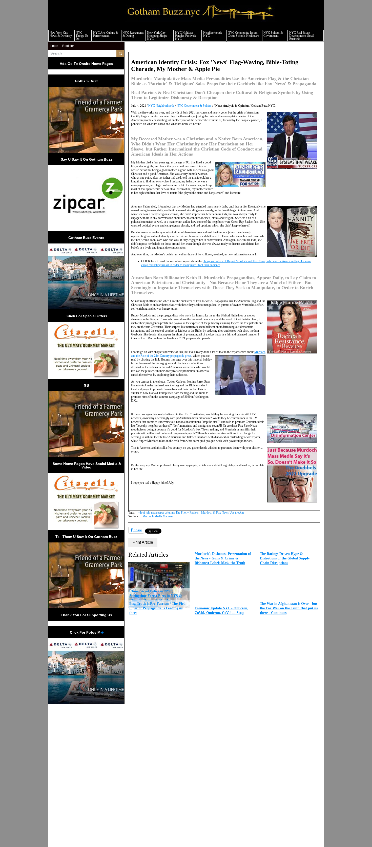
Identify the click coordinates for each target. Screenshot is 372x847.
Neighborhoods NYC (212, 34)
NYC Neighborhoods (161, 105)
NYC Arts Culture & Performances (105, 34)
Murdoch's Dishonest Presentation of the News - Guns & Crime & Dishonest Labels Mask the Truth (223, 558)
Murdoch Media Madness (158, 516)
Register (68, 46)
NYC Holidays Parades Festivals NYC (185, 36)
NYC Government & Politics (194, 105)
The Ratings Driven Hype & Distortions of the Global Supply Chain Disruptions (285, 558)
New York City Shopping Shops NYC (157, 36)
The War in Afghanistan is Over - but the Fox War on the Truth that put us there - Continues (289, 608)
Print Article (143, 542)
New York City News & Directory (61, 34)
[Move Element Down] (102, 632)
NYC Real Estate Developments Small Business (301, 36)
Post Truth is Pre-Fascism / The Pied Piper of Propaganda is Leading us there (157, 608)
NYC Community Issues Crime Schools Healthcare (243, 34)
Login (54, 46)
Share (137, 530)
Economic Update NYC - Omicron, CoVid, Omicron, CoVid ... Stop (221, 610)
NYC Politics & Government (273, 34)
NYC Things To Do (82, 36)
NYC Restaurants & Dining (133, 34)
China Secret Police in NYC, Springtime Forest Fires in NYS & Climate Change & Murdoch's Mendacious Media (155, 598)
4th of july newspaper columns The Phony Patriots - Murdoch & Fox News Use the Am (191, 512)
